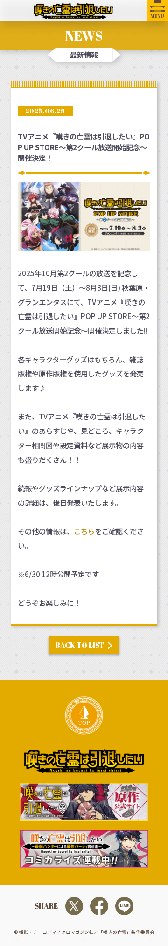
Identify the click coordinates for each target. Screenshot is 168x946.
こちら (84, 531)
